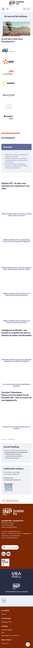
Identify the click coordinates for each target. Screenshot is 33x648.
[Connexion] (3, 9)
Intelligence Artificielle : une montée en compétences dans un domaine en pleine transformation (16, 160)
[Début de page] (28, 644)
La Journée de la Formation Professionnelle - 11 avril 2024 (16, 427)
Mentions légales (6, 630)
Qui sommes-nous (12, 500)
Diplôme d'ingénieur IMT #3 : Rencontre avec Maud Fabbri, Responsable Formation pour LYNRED (16, 268)
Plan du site (5, 643)
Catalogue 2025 (6, 622)
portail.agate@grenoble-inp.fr (12, 480)
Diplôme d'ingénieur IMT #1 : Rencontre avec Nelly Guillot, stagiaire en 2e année (16, 214)
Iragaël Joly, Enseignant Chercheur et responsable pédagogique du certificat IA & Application (16, 360)
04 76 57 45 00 (12, 547)
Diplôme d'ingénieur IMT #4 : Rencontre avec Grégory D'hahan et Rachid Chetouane (16, 294)
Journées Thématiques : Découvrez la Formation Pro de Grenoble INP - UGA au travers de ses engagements (16, 165)
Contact (3, 614)
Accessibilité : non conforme (10, 635)
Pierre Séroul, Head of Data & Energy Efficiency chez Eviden (16, 385)
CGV (2, 633)
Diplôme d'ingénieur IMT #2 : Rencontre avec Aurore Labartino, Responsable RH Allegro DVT (16, 240)
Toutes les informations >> (12, 458)
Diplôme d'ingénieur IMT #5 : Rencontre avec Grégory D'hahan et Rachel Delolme (16, 321)
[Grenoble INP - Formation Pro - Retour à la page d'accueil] (16, 3)
